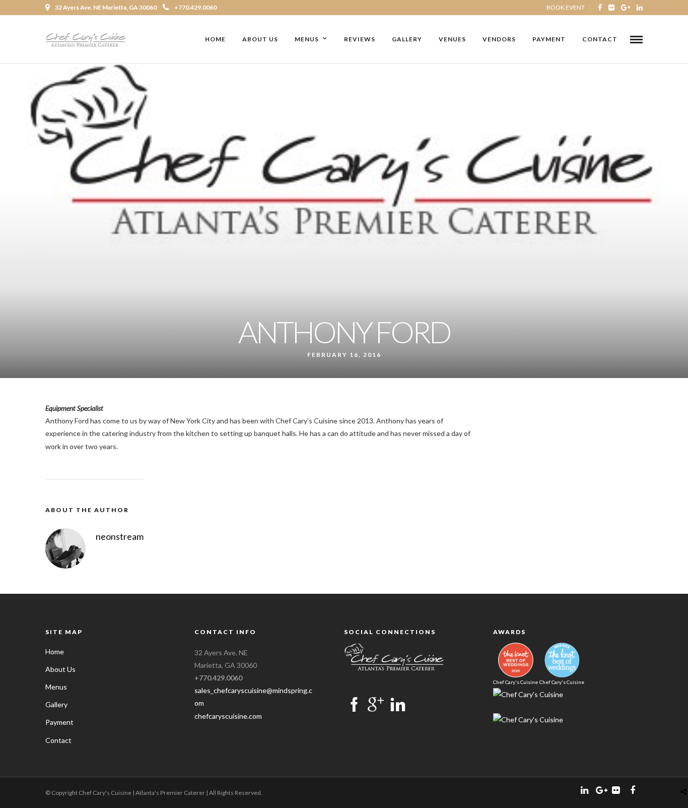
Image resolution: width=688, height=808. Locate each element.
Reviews (359, 39)
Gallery (407, 39)
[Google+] (625, 7)
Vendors (499, 39)
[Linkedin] (640, 7)
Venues (452, 39)
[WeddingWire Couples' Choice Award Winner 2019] (528, 694)
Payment (549, 39)
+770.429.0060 (195, 7)
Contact (599, 39)
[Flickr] (611, 7)
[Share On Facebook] (685, 768)
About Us (260, 39)
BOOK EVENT (565, 7)
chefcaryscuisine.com (228, 716)
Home (215, 39)
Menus (307, 39)
